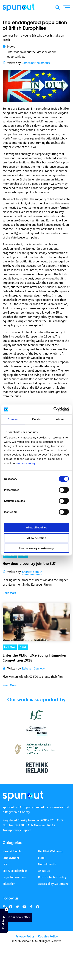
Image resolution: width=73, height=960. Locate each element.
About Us (44, 871)
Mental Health (47, 864)
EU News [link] (9, 647)
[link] (23, 796)
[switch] (64, 490)
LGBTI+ (42, 858)
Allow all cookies (36, 527)
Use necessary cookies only (36, 548)
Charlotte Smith (32, 572)
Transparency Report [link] (17, 830)
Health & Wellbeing (50, 851)
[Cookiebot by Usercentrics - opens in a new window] (53, 409)
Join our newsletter (17, 917)
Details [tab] (36, 419)
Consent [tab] (13, 419)
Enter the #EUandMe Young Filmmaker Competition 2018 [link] (35, 658)
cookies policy (25, 463)
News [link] (22, 647)
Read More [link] (9, 593)
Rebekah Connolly (33, 668)
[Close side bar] (6, 909)
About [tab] (60, 419)
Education (9, 884)
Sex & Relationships (15, 871)
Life (5, 864)
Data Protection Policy (52, 877)
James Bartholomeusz (36, 63)
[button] (66, 7)
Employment (11, 858)
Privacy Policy (25, 936)
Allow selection (36, 537)
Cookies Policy (48, 936)
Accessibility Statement (53, 884)
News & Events (12, 851)
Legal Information (14, 877)
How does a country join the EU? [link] (29, 564)
